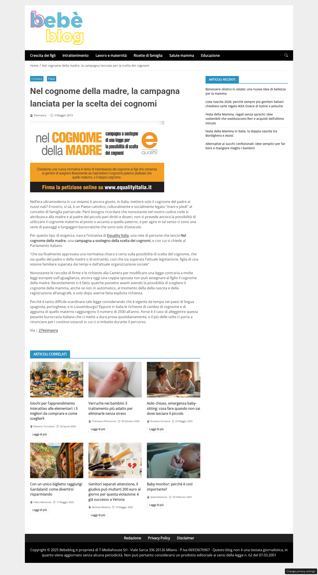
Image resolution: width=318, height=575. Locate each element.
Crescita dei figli (43, 55)
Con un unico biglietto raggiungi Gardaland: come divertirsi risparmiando (56, 489)
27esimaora (48, 330)
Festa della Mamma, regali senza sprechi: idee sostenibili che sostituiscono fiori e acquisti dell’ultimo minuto (245, 118)
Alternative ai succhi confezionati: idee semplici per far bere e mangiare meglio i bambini (245, 146)
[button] (286, 55)
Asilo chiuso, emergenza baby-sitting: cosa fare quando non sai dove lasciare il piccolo (173, 408)
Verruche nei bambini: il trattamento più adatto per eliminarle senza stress (110, 408)
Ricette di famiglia (148, 55)
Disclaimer (185, 538)
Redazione (132, 538)
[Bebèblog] (57, 27)
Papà (51, 79)
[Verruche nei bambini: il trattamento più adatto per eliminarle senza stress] (115, 379)
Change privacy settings (301, 571)
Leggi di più (39, 434)
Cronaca (36, 79)
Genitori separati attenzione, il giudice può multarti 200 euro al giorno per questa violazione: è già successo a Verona (114, 492)
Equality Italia (118, 235)
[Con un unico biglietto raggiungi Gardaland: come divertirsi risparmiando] (56, 460)
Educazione (210, 55)
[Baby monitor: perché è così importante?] (173, 460)
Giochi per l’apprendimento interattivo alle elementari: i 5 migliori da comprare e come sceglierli (54, 411)
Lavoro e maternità (111, 55)
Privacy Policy (159, 538)
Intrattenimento (76, 55)
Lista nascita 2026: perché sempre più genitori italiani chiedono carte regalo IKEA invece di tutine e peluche (245, 103)
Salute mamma (181, 55)
